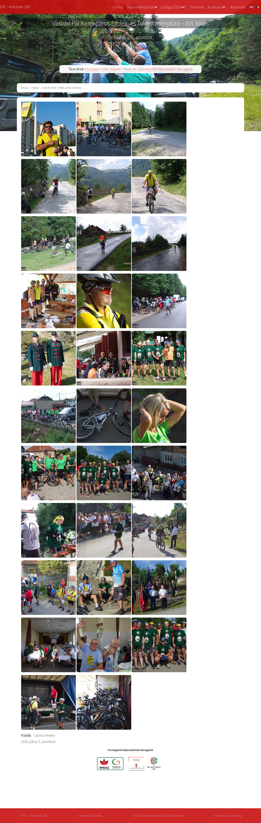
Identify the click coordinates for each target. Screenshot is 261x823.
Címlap (117, 7)
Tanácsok (197, 7)
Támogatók (184, 69)
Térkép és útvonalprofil (139, 69)
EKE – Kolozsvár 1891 (15, 6)
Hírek (104, 69)
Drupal (146, 816)
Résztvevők (166, 69)
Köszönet (91, 69)
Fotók (25, 735)
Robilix (98, 816)
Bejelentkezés (242, 794)
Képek (115, 69)
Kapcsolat (237, 7)
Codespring (234, 816)
